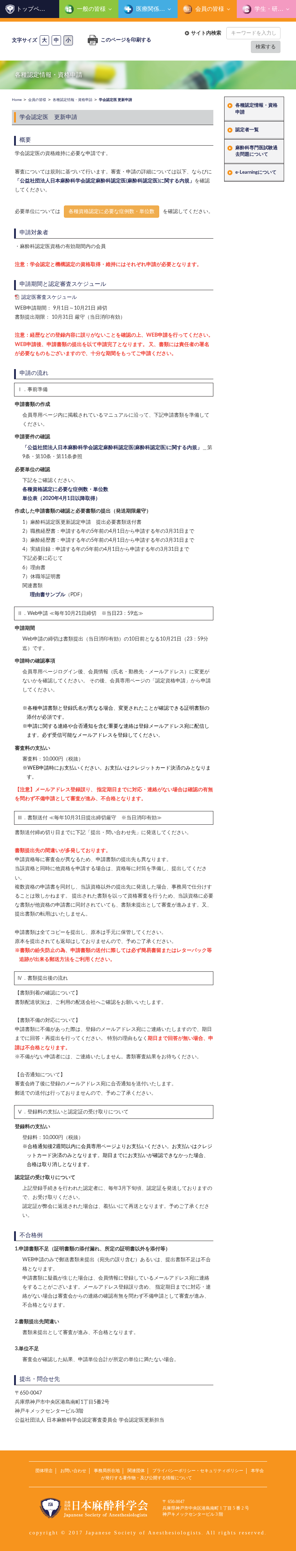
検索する (266, 46)
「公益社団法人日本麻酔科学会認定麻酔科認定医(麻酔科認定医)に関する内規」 (105, 180)
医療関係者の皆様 (156, 9)
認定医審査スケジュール (49, 297)
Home (17, 100)
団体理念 (44, 1470)
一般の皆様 (90, 9)
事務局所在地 (107, 1470)
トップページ (33, 9)
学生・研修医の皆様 (274, 9)
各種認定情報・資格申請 (256, 109)
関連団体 (136, 1470)
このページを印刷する (125, 40)
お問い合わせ (73, 1470)
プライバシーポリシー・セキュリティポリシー (197, 1470)
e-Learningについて (256, 172)
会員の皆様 (209, 9)
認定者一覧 (247, 130)
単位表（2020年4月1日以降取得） (61, 498)
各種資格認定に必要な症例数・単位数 (111, 211)
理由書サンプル (47, 594)
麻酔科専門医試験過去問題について (256, 151)
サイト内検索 (206, 33)
